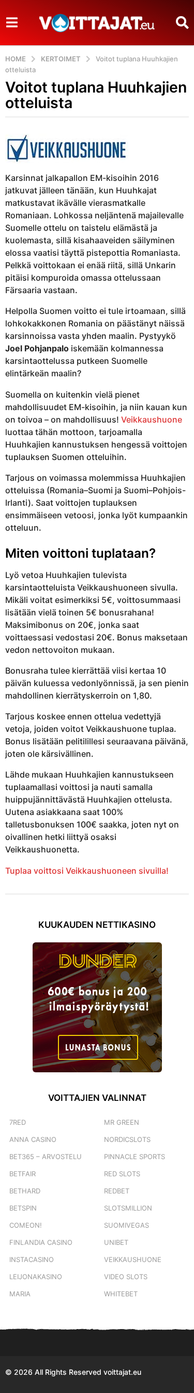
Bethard (24, 1191)
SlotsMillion (128, 1208)
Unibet (116, 1242)
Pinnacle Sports (134, 1156)
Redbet (116, 1191)
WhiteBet (121, 1294)
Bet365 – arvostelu (45, 1156)
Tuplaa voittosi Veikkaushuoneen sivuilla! (87, 870)
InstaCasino (31, 1259)
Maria (20, 1294)
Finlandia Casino (40, 1242)
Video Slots (125, 1276)
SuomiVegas (126, 1225)
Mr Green (121, 1122)
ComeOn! (25, 1225)
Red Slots (122, 1173)
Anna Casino (32, 1139)
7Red (17, 1122)
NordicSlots (127, 1139)
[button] (11, 22)
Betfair (22, 1173)
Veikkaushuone (151, 419)
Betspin (23, 1208)
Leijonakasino (35, 1276)
